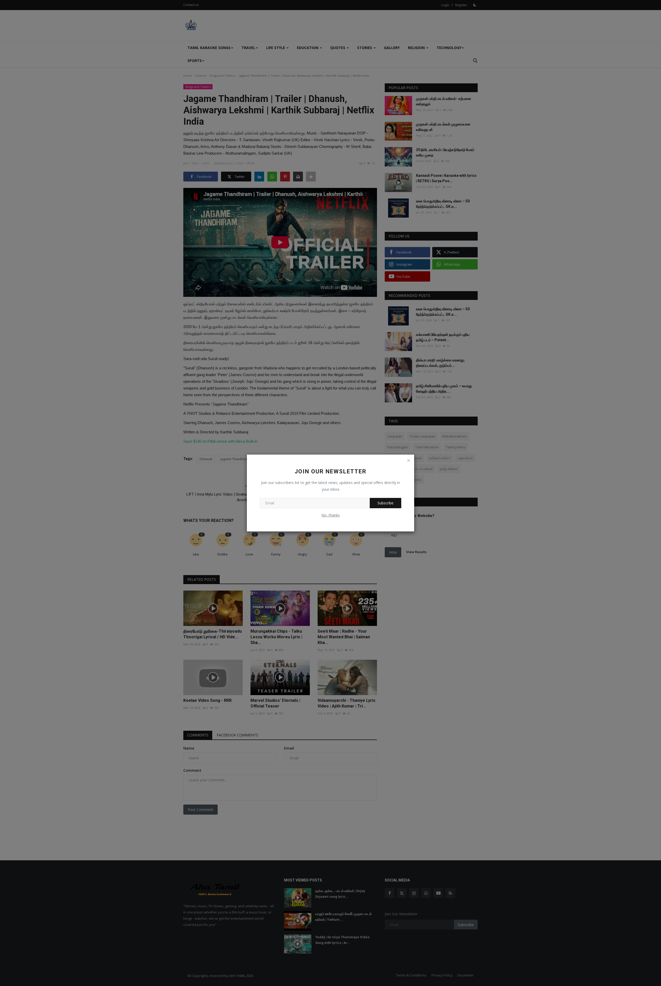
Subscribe (385, 502)
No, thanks (330, 515)
